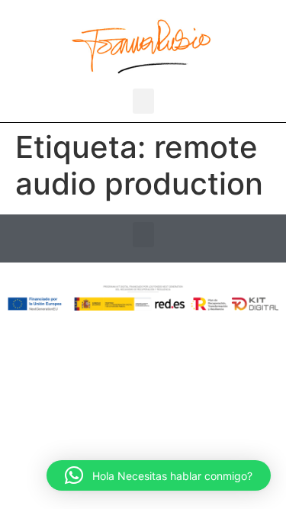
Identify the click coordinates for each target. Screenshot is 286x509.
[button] (143, 101)
